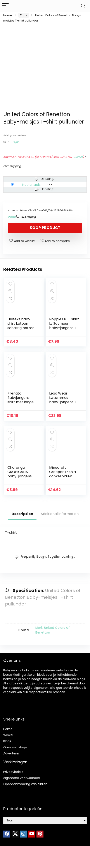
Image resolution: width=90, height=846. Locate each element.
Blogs (7, 741)
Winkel (8, 735)
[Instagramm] (23, 834)
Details (78, 157)
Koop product (45, 227)
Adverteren (11, 753)
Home (7, 15)
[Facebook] (6, 834)
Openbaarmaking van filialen (25, 784)
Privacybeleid (13, 772)
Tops (23, 15)
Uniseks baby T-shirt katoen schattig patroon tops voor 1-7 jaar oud (22, 328)
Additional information (60, 513)
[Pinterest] (39, 834)
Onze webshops (15, 747)
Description (22, 513)
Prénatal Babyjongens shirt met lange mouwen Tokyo (20, 400)
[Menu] (5, 6)
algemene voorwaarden (21, 778)
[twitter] (15, 834)
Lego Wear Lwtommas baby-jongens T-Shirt (63, 400)
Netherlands (31, 184)
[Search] (83, 6)
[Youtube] (31, 834)
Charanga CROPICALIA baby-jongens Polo (19, 474)
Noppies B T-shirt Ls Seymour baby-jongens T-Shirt (64, 326)
